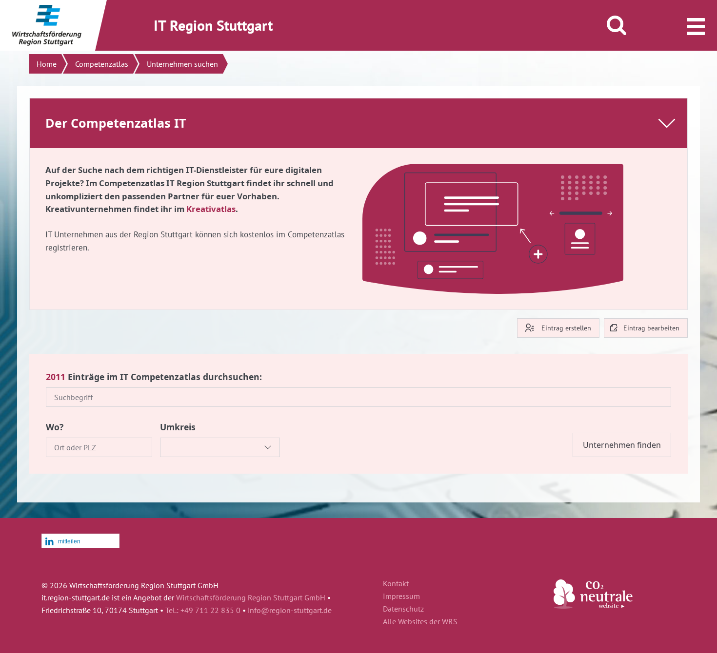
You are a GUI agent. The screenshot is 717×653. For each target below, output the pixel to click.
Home (47, 64)
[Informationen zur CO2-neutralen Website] (593, 606)
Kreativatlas (211, 208)
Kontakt (396, 583)
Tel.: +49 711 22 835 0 (202, 610)
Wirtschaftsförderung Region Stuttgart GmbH (250, 597)
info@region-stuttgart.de (290, 610)
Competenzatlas (101, 64)
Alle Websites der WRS (420, 621)
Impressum (401, 596)
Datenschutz (403, 609)
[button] (80, 541)
